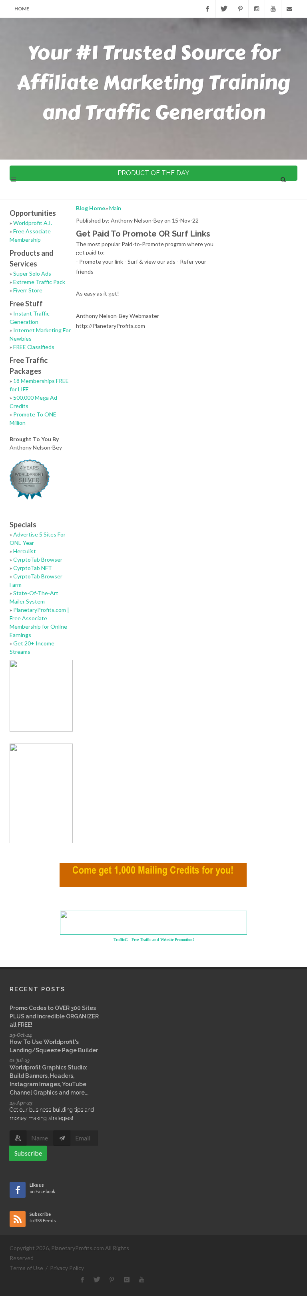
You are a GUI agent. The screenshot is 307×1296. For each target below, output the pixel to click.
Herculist (24, 551)
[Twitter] (224, 9)
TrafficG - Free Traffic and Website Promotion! (154, 939)
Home (21, 9)
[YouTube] (273, 9)
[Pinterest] (240, 9)
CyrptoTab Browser (37, 559)
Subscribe (28, 1153)
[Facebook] (207, 9)
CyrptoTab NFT (32, 567)
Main (115, 208)
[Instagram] (257, 9)
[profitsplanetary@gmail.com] (289, 9)
